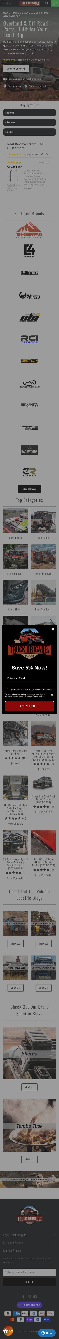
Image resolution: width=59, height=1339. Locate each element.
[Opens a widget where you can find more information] (47, 1333)
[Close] (53, 629)
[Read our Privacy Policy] (52, 695)
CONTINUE (29, 706)
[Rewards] (8, 1331)
